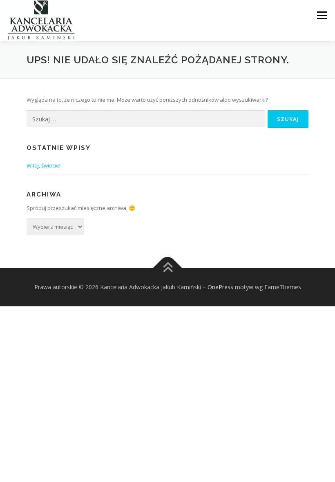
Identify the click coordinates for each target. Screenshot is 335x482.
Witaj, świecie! (43, 165)
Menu (322, 15)
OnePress (220, 287)
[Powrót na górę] (167, 268)
